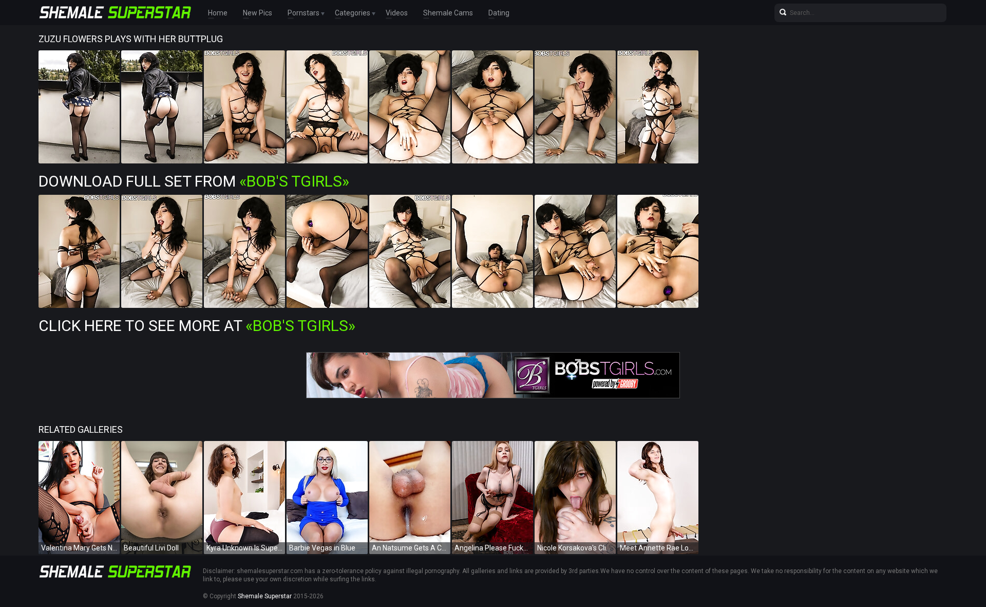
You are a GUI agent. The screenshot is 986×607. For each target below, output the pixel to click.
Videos (397, 13)
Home (217, 13)
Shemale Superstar (265, 596)
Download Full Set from (194, 181)
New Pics (257, 13)
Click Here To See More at (197, 326)
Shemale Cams (448, 13)
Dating (498, 13)
